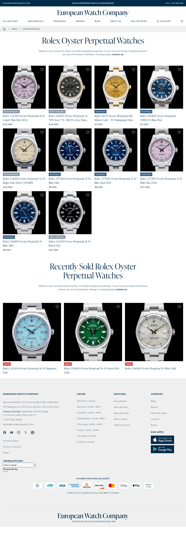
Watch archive (122, 425)
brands (80, 21)
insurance (59, 21)
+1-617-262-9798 (12, 420)
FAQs (6, 453)
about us (115, 21)
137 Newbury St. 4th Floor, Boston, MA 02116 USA (30, 407)
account (165, 21)
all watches (10, 21)
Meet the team (159, 413)
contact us (117, 54)
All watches (120, 401)
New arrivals (120, 407)
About (154, 407)
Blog (153, 401)
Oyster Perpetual (31, 29)
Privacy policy (10, 441)
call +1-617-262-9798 (174, 3)
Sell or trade (120, 419)
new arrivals (35, 21)
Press (154, 425)
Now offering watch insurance (93, 3)
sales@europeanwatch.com (16, 3)
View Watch (24, 87)
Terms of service (12, 447)
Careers (155, 419)
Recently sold (121, 413)
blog (97, 21)
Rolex (14, 29)
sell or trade (139, 21)
